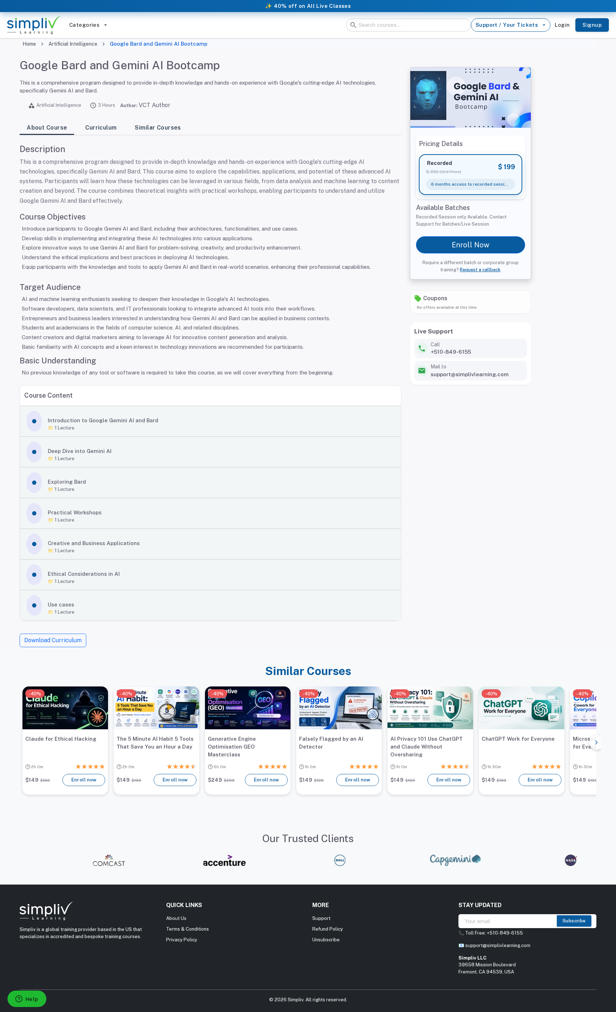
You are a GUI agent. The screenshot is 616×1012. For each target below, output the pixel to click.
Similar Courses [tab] (158, 127)
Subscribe (574, 920)
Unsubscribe (326, 939)
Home (29, 44)
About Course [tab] (47, 127)
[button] (210, 421)
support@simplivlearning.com (497, 945)
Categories (84, 25)
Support (321, 918)
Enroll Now (470, 245)
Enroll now (84, 779)
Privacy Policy (181, 939)
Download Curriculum (53, 640)
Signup (592, 25)
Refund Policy (327, 929)
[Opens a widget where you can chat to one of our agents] (26, 999)
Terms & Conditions (187, 929)
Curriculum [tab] (101, 127)
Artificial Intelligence (72, 44)
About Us (176, 918)
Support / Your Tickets (507, 25)
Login (562, 25)
